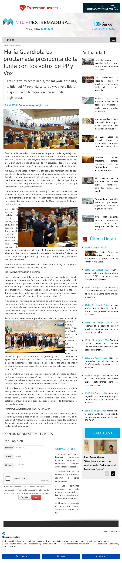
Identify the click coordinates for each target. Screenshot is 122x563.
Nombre (9, 447)
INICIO (10, 39)
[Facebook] (42, 29)
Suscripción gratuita (103, 28)
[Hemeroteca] (52, 29)
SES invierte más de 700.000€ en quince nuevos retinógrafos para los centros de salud (107, 184)
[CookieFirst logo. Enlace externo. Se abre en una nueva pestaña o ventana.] (3, 533)
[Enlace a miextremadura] (41, 7)
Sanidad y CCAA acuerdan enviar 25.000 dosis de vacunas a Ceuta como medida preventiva (107, 105)
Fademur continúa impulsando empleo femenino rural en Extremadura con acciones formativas (107, 164)
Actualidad (15, 44)
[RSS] (49, 29)
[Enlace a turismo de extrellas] (101, 7)
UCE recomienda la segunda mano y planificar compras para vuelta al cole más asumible (107, 84)
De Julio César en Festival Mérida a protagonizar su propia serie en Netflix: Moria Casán (107, 143)
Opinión (9, 465)
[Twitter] (45, 29)
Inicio (5, 44)
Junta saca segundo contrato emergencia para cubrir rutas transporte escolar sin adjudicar (107, 223)
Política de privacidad (110, 531)
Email (9, 456)
